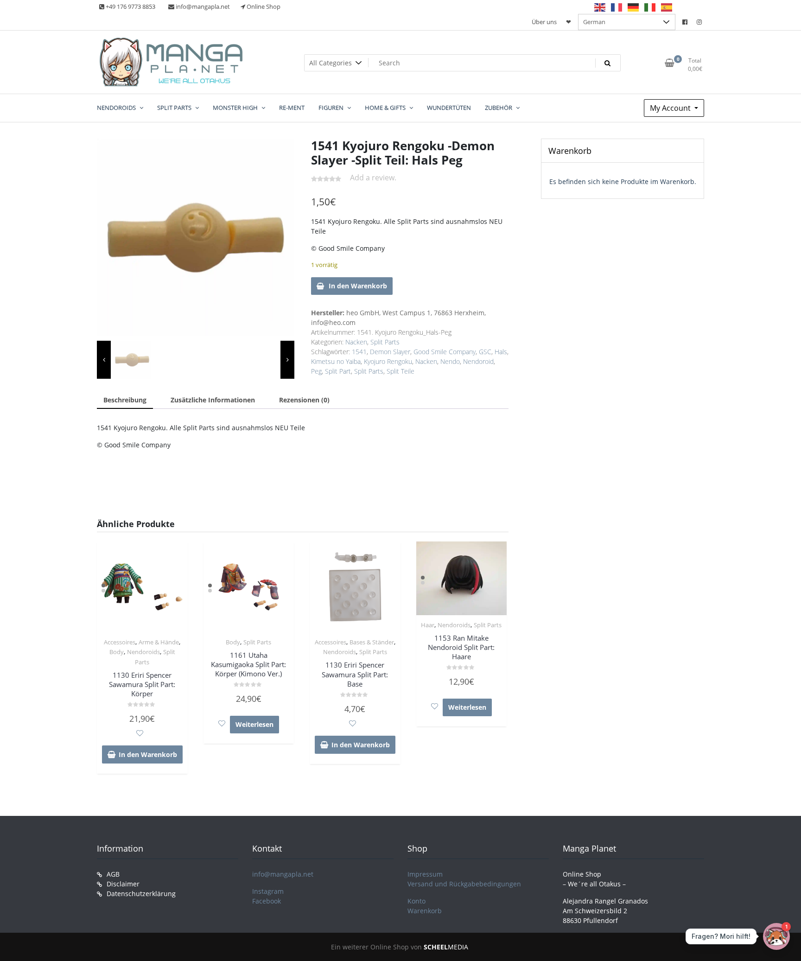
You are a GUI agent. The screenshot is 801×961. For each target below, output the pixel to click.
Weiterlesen (254, 724)
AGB (113, 874)
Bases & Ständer (372, 642)
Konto (416, 901)
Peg (316, 371)
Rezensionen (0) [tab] (304, 399)
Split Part (338, 371)
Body (116, 652)
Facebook (266, 901)
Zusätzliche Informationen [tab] (213, 399)
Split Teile (400, 371)
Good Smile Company (444, 351)
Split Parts (385, 341)
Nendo (450, 361)
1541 (359, 351)
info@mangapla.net (282, 874)
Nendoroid (478, 361)
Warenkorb (424, 910)
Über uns (544, 22)
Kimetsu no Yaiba (336, 361)
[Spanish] (667, 7)
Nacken (356, 341)
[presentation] (104, 360)
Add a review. (373, 177)
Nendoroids (143, 652)
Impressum (425, 874)
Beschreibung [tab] (124, 399)
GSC (485, 351)
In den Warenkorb (358, 285)
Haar (427, 625)
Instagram (268, 891)
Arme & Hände (159, 642)
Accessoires (119, 642)
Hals (501, 351)
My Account (671, 108)
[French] (617, 7)
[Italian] (650, 7)
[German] (633, 7)
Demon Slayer (390, 351)
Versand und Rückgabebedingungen (464, 883)
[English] (600, 7)
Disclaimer (123, 883)
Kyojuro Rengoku (388, 361)
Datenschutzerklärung (141, 893)
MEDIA (446, 946)
